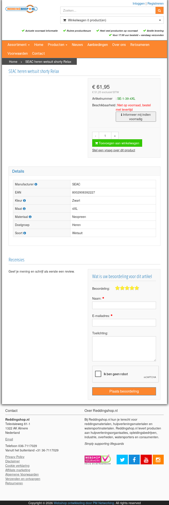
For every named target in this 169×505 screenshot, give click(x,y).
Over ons (119, 45)
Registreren (155, 3)
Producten (56, 45)
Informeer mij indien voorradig (136, 116)
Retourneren (139, 45)
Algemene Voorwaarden (22, 474)
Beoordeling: (101, 288)
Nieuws (77, 45)
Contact (38, 53)
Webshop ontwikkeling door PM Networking (84, 503)
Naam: (97, 298)
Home (38, 45)
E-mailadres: (101, 315)
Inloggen (139, 3)
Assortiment (17, 45)
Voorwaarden (17, 53)
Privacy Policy (14, 456)
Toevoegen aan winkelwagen (118, 143)
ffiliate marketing (18, 470)
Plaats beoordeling (124, 391)
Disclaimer (12, 461)
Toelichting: (100, 333)
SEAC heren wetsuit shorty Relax (48, 61)
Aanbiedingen (97, 45)
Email (9, 439)
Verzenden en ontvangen (22, 478)
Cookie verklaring (17, 465)
